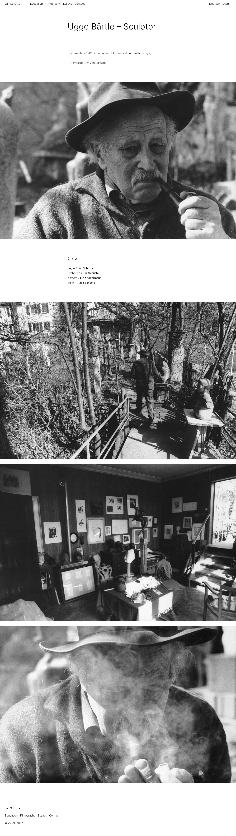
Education (36, 3)
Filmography (53, 3)
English (226, 3)
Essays (67, 3)
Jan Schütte (12, 3)
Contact (79, 3)
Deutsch (214, 3)
